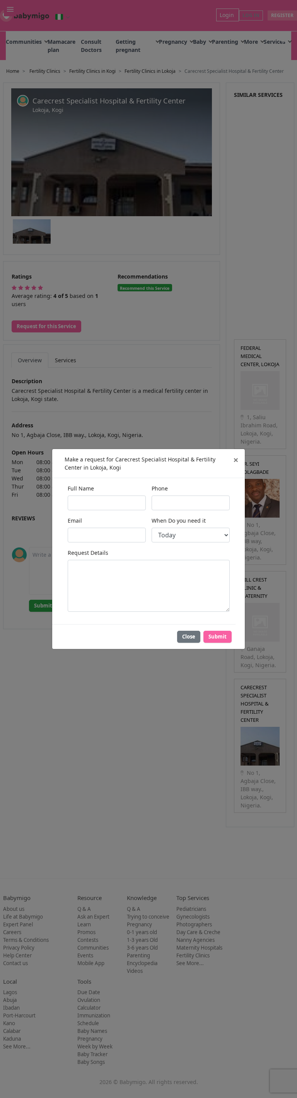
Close (188, 636)
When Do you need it (179, 520)
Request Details (88, 552)
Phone (160, 488)
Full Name (81, 488)
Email (75, 520)
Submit (217, 636)
